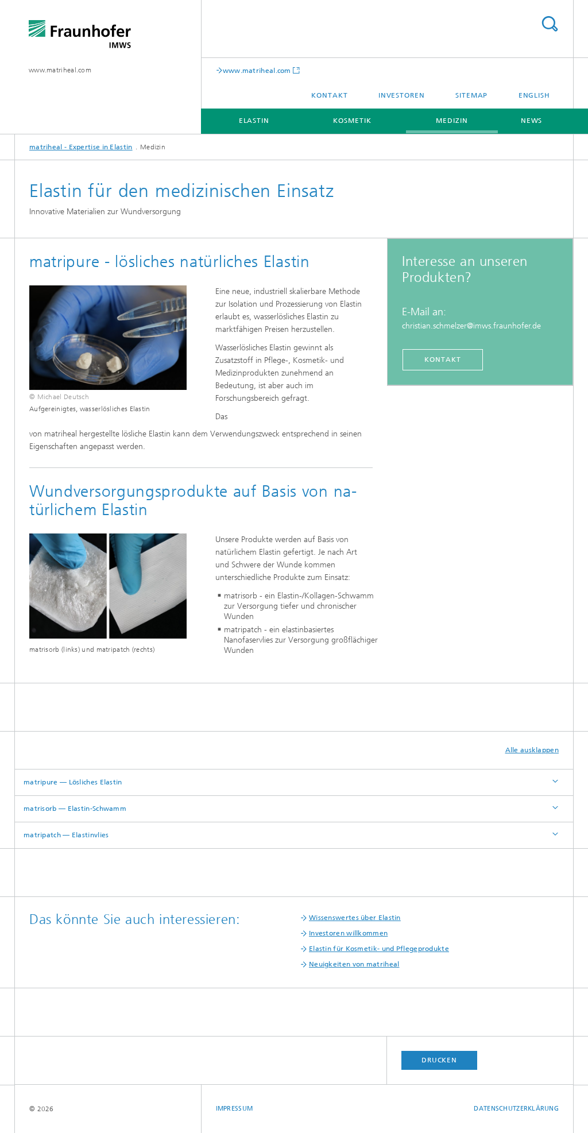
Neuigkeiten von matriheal (354, 964)
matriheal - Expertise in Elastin (81, 147)
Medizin (451, 121)
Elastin (254, 121)
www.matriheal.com (60, 70)
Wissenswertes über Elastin (355, 918)
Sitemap (471, 95)
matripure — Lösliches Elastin (73, 782)
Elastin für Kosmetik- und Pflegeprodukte (379, 949)
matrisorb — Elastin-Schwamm (75, 809)
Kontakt (329, 95)
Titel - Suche (549, 23)
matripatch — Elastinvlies (66, 835)
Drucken (439, 1060)
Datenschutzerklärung (516, 1108)
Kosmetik (352, 121)
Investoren (401, 95)
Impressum (234, 1108)
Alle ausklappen (532, 750)
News (532, 121)
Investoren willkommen (348, 933)
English (534, 95)
